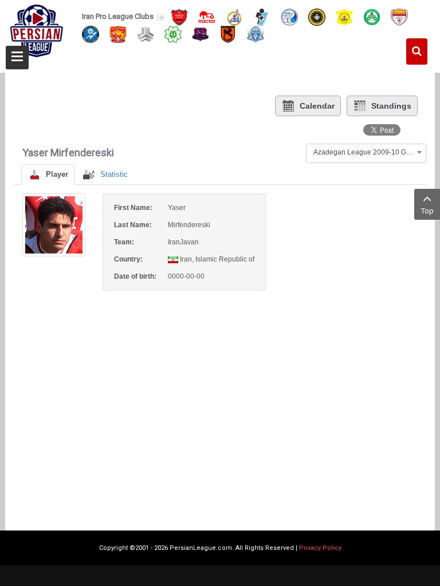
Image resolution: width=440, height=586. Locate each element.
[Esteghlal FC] (289, 16)
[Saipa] (145, 34)
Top (427, 211)
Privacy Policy (320, 548)
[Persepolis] (179, 16)
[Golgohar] (90, 33)
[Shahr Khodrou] (118, 33)
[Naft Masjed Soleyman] (234, 16)
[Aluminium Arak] (255, 33)
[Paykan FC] (261, 16)
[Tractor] (206, 16)
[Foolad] (399, 16)
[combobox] (366, 152)
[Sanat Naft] (344, 16)
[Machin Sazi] (173, 33)
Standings (391, 105)
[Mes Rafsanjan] (228, 33)
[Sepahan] (316, 16)
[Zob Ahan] (371, 16)
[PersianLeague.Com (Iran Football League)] (37, 32)
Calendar (317, 105)
